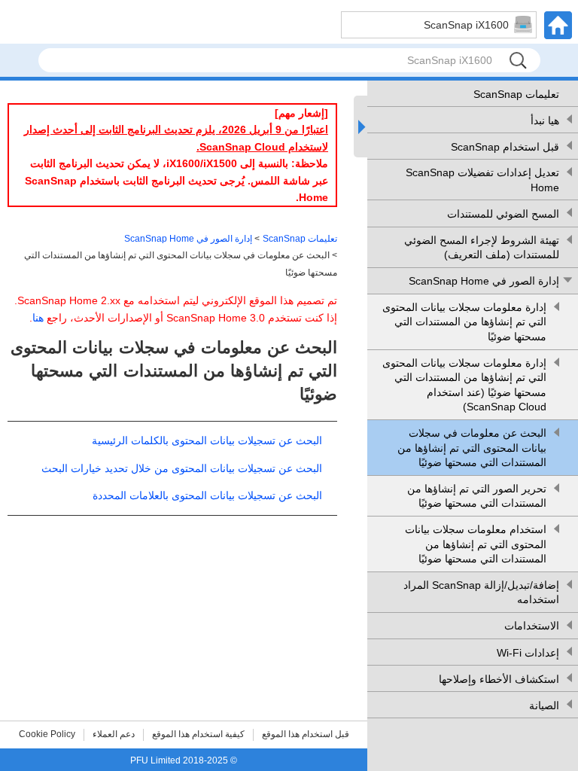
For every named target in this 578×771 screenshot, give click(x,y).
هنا (38, 318)
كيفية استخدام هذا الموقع (198, 734)
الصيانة (544, 705)
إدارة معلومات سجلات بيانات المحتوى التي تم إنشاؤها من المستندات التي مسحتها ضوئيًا (464, 322)
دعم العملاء (114, 734)
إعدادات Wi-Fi (528, 653)
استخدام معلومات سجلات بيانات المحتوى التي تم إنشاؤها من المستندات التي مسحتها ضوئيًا (475, 544)
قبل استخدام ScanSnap (505, 147)
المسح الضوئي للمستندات (503, 214)
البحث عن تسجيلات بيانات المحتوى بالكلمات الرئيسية (207, 440)
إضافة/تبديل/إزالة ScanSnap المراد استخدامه (481, 592)
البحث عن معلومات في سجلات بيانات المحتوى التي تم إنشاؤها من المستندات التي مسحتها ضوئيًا (471, 447)
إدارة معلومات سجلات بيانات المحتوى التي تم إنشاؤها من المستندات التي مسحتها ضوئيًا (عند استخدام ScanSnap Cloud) (464, 385)
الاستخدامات (531, 626)
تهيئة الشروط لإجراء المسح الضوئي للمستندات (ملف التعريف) (481, 247)
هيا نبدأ (545, 120)
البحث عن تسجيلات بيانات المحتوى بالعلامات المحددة (207, 495)
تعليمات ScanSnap (516, 94)
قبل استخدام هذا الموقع (305, 734)
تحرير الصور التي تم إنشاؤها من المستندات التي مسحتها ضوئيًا (476, 496)
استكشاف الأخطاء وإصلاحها (499, 679)
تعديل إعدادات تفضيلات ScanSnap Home (482, 180)
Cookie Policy (47, 734)
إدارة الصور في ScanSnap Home (484, 281)
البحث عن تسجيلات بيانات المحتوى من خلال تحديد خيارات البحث (181, 468)
